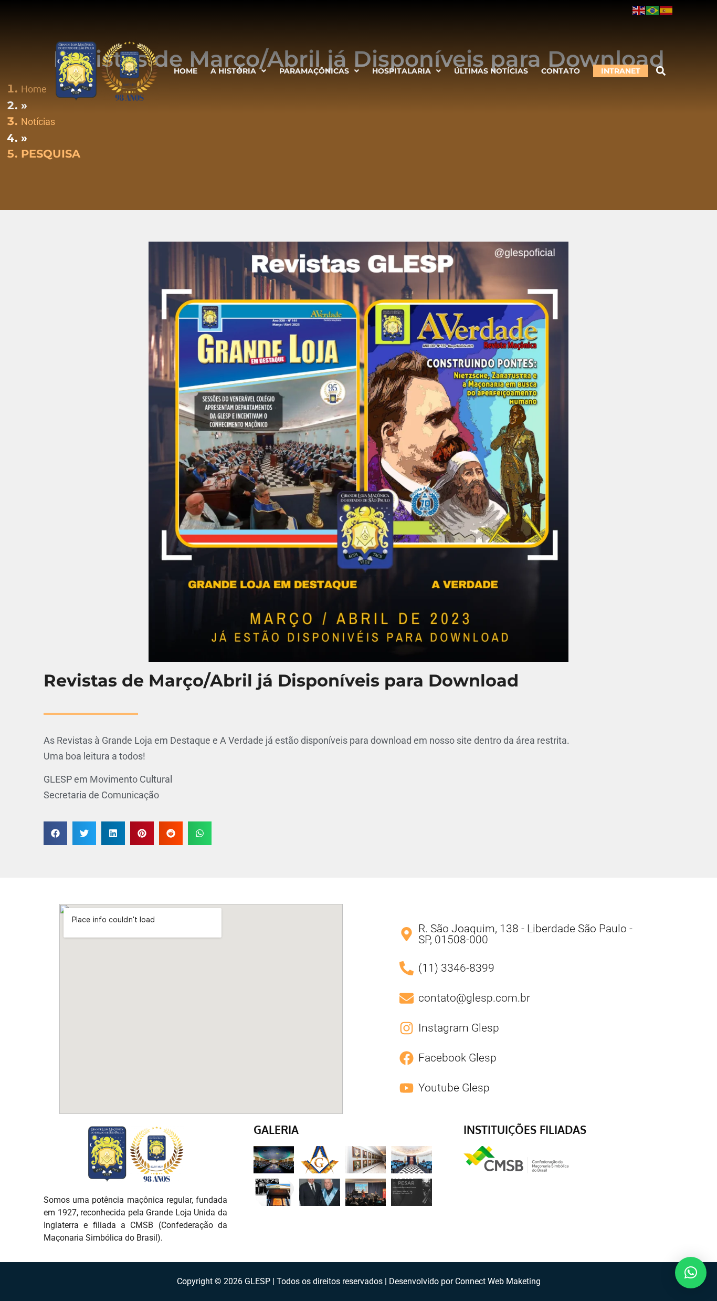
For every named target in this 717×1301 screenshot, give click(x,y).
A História (233, 71)
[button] (238, 70)
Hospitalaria (401, 71)
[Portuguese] (653, 10)
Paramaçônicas (314, 71)
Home (185, 71)
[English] (639, 10)
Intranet (620, 71)
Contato (560, 71)
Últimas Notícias (491, 71)
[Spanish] (666, 10)
